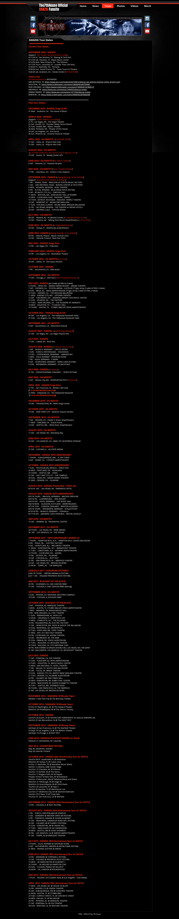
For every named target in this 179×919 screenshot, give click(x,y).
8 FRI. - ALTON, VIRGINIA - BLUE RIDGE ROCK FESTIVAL (51, 190)
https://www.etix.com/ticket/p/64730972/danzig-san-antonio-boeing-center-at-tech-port (82, 82)
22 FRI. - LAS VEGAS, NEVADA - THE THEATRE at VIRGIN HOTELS (55, 207)
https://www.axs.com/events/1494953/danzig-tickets (64, 89)
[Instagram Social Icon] (33, 18)
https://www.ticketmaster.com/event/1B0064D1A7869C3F (69, 87)
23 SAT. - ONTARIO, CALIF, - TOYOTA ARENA (47, 209)
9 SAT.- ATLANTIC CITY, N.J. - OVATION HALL (47, 192)
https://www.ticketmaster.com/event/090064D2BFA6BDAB (65, 94)
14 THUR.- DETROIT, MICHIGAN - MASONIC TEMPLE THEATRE (54, 200)
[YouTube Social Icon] (33, 31)
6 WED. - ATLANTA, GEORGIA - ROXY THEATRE (47, 187)
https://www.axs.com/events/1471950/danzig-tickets (68, 92)
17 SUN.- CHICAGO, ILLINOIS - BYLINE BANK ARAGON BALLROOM (56, 204)
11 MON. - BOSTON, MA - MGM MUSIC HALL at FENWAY (52, 195)
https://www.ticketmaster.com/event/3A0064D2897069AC (65, 84)
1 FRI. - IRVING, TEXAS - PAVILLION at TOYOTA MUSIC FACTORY (55, 182)
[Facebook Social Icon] (33, 24)
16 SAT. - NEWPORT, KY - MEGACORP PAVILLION (48, 202)
